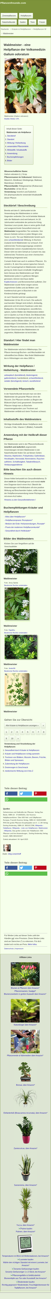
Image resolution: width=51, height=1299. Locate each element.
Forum (42, 22)
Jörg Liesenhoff (14, 854)
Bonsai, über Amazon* (25, 1085)
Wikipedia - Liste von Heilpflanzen (25, 828)
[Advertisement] (25, 908)
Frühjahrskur (28, 456)
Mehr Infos (32, 944)
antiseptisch (9, 375)
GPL (17, 119)
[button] (11, 794)
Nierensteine (30, 459)
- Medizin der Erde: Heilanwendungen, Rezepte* (24, 524)
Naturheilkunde (8, 22)
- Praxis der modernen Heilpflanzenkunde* (22, 527)
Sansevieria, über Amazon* (25, 1185)
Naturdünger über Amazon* (25, 1025)
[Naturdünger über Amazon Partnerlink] (25, 1022)
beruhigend (16, 381)
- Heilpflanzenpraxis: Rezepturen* (18, 520)
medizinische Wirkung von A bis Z (19, 771)
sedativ (7, 381)
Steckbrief (11, 136)
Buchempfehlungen (15, 157)
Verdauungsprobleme (13, 465)
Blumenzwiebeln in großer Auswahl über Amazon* (25, 994)
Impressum (19, 948)
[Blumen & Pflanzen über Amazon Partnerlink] (25, 985)
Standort (10, 139)
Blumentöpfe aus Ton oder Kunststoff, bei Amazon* (25, 1278)
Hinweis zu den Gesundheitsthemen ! (20, 500)
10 (12, 739)
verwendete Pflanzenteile (17, 146)
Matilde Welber (10, 119)
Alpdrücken (17, 456)
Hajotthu (12, 630)
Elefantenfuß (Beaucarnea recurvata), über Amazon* (25, 1113)
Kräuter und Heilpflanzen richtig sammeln (22, 754)
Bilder (9, 161)
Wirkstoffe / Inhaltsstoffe (17, 150)
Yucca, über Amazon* (25, 1225)
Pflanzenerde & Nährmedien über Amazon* (25, 1056)
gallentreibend (10, 378)
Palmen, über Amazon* (25, 1232)
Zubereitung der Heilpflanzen (17, 764)
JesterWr (12, 668)
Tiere (32, 22)
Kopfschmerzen (10, 282)
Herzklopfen (9, 459)
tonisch (26, 381)
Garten (23, 22)
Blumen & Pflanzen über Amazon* (25, 988)
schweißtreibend (15, 240)
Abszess (8, 456)
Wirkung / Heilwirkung (16, 143)
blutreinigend (31, 375)
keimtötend (20, 375)
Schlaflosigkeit (19, 462)
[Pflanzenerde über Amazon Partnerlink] (25, 1053)
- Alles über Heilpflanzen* (15, 517)
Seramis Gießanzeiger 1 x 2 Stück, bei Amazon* (25, 1272)
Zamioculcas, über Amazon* (25, 1148)
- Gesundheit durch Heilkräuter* (17, 531)
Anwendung (12, 153)
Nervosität (19, 459)
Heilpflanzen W (39, 29)
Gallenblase (39, 456)
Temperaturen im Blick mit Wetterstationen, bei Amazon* (25, 1256)
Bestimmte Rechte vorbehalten (15, 585)
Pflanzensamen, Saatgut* (25, 991)
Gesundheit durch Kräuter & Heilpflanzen (22, 750)
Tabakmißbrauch (33, 462)
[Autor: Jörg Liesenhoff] (7, 851)
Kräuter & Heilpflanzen (21, 29)
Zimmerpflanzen (9, 16)
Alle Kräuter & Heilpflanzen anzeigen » (22, 725)
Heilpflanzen (26, 16)
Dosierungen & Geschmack (16, 767)
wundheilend (35, 381)
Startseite (5, 29)
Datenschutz (9, 948)
